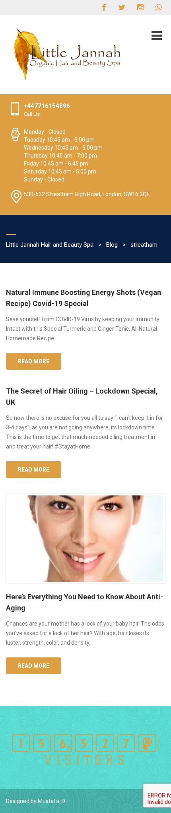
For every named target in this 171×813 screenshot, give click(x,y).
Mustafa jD (51, 801)
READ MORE (33, 361)
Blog (112, 244)
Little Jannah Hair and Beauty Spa (49, 244)
